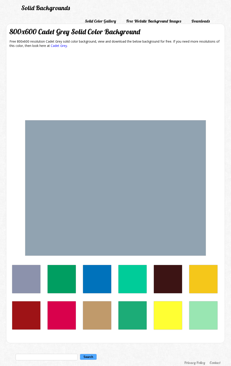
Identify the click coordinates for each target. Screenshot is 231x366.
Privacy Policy (194, 362)
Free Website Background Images (153, 21)
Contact (215, 362)
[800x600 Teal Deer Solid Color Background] (203, 328)
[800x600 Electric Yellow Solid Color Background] (168, 328)
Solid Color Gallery (100, 21)
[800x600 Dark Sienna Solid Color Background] (168, 292)
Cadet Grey (59, 45)
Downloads (200, 21)
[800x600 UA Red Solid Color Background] (61, 328)
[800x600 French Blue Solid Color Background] (97, 292)
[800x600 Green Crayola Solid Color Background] (132, 328)
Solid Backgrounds (45, 8)
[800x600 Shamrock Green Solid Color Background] (61, 292)
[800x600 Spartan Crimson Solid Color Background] (26, 328)
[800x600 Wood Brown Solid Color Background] (97, 328)
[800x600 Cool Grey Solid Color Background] (26, 292)
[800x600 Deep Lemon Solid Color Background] (203, 292)
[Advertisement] (115, 84)
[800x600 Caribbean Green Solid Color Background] (132, 292)
